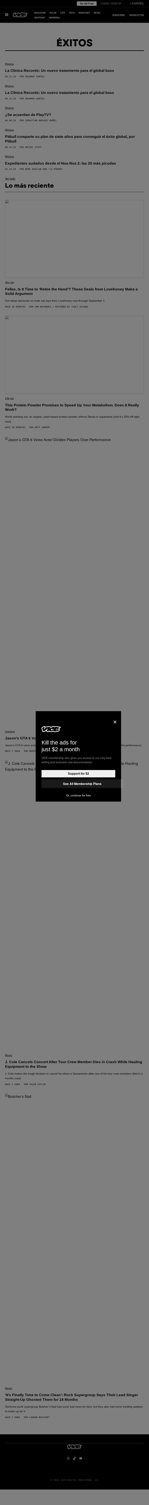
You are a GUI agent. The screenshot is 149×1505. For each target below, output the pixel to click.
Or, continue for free (78, 795)
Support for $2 (78, 773)
